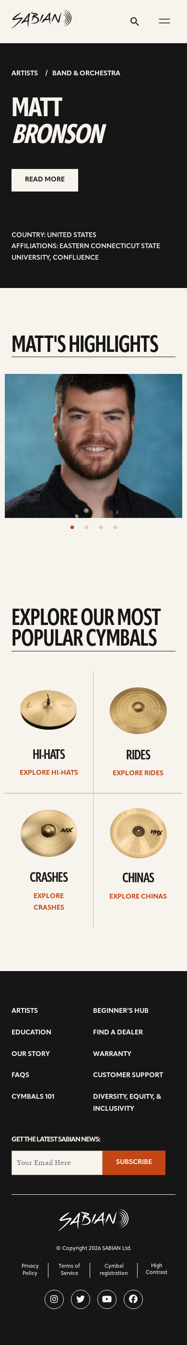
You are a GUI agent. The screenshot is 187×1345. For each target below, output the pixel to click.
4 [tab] (115, 527)
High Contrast (156, 1269)
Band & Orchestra (86, 73)
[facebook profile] (133, 1299)
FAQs (20, 1075)
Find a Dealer (118, 1032)
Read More (45, 179)
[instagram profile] (54, 1299)
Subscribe (134, 1162)
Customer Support (128, 1075)
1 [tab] (72, 527)
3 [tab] (100, 527)
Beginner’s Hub (121, 1011)
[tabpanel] (93, 446)
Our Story (31, 1054)
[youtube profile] (107, 1299)
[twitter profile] (80, 1299)
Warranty (112, 1054)
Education (31, 1032)
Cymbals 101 (33, 1097)
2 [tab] (86, 527)
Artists (25, 73)
